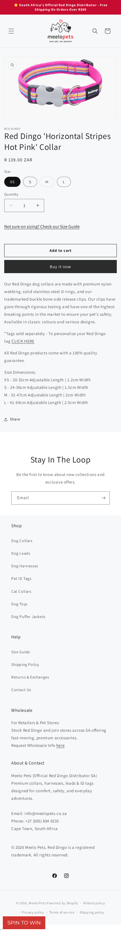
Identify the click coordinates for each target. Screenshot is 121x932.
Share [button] (15, 419)
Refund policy (94, 903)
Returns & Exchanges (30, 677)
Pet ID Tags (21, 578)
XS (12, 181)
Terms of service (61, 912)
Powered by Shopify (62, 903)
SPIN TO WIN (24, 923)
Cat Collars (21, 591)
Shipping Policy (25, 664)
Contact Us (21, 689)
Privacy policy (33, 912)
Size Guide (20, 651)
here (60, 745)
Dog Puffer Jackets (28, 616)
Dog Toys (19, 603)
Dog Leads (20, 553)
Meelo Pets (37, 903)
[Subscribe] (103, 498)
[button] (11, 31)
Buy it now (60, 266)
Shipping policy (92, 912)
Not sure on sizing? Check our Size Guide (42, 226)
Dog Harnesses (24, 565)
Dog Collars (22, 540)
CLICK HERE (23, 341)
